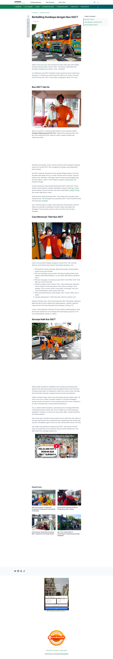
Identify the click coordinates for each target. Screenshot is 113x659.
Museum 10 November (66, 180)
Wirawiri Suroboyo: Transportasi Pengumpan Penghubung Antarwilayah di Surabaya (43, 509)
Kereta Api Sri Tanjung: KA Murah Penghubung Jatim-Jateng (67, 508)
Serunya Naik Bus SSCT (91, 25)
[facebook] (28, 20)
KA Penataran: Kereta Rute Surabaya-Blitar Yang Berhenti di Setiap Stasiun (43, 532)
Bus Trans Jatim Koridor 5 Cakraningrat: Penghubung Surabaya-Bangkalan (68, 533)
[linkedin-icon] (18, 571)
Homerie (17, 2)
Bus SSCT (44, 67)
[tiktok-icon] (24, 571)
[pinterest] (28, 32)
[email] (28, 35)
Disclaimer (56, 650)
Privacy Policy (63, 650)
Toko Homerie (50, 2)
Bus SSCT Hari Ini (89, 19)
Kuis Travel (62, 2)
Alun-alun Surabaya (41, 201)
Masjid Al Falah (74, 190)
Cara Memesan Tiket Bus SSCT (93, 22)
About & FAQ (49, 650)
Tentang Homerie (35, 2)
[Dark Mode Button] (94, 2)
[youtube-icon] (15, 571)
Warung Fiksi (64, 654)
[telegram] (28, 29)
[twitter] (28, 23)
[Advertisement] (95, 37)
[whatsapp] (28, 26)
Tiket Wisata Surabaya (62, 265)
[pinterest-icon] (21, 571)
